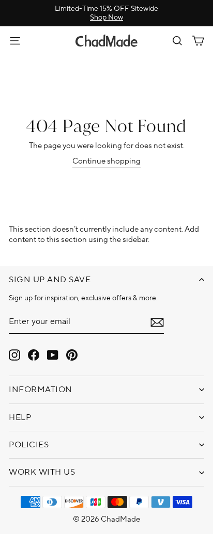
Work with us (42, 472)
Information (40, 389)
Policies (29, 445)
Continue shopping (106, 161)
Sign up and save (49, 279)
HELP (20, 417)
